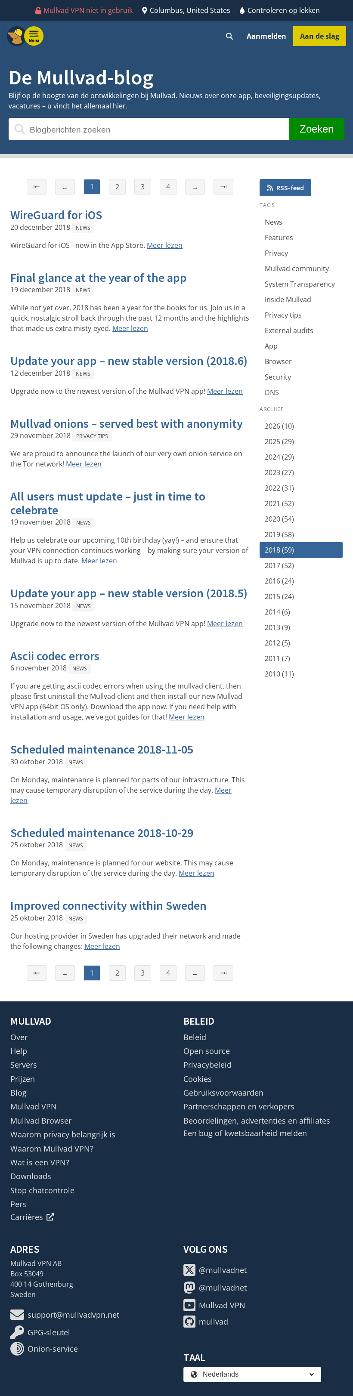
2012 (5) (277, 643)
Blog (18, 1092)
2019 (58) (279, 534)
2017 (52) (279, 565)
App (271, 346)
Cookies (197, 1079)
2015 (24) (279, 596)
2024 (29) (279, 457)
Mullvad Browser (40, 1120)
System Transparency (300, 284)
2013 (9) (277, 627)
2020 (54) (279, 519)
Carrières (26, 1217)
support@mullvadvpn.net (73, 1315)
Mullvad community (297, 268)
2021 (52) (279, 503)
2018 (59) (279, 550)
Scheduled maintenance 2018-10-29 (101, 832)
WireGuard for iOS (56, 214)
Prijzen (22, 1079)
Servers (23, 1064)
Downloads (30, 1176)
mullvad (213, 1321)
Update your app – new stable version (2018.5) (129, 593)
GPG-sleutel (49, 1332)
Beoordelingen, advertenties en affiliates (256, 1120)
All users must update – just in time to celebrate (107, 503)
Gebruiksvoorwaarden (223, 1092)
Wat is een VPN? (39, 1162)
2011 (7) (277, 658)
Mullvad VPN (33, 1106)
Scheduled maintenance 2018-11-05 (101, 749)
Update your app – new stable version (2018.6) (129, 360)
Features (279, 237)
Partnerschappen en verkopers (238, 1106)
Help (18, 1051)
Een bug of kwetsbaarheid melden (245, 1133)
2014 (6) (277, 612)
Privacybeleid (207, 1064)
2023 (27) (279, 472)
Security (278, 377)
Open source (206, 1051)
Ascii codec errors (54, 656)
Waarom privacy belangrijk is (62, 1134)
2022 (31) (279, 488)
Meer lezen (165, 245)
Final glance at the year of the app (98, 277)
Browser (278, 361)
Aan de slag (319, 36)
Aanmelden (266, 36)
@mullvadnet (223, 1270)
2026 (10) (279, 426)
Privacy (276, 253)
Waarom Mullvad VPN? (51, 1148)
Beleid (194, 1037)
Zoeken (317, 129)
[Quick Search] (229, 36)
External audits (289, 330)
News (83, 228)
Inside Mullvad (288, 299)
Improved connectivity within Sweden (108, 905)
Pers (18, 1204)
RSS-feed (290, 187)
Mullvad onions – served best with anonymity (126, 423)
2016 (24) (279, 581)
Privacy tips (92, 436)
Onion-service (53, 1348)
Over (19, 1037)
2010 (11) (279, 674)
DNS (272, 392)
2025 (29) (279, 441)
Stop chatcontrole (42, 1190)
